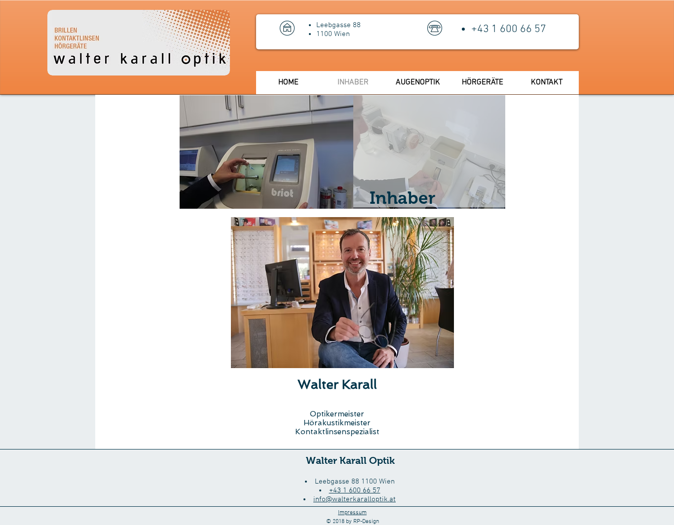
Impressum (352, 512)
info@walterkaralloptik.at (354, 499)
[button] (38, 211)
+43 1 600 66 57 (354, 490)
